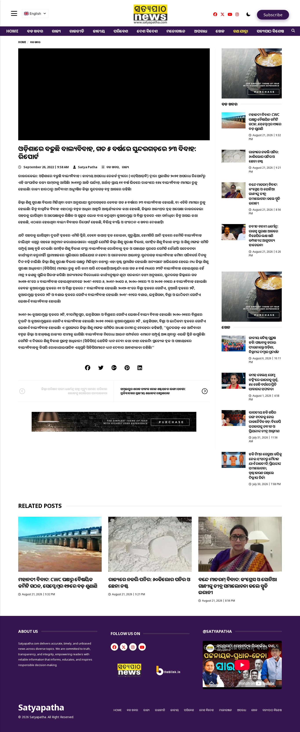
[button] (248, 14)
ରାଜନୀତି (76, 31)
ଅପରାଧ (200, 31)
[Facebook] (215, 14)
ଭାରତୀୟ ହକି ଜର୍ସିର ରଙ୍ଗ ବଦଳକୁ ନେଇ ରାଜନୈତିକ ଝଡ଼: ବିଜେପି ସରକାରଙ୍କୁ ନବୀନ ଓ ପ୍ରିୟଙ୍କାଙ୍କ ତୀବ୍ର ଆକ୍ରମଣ (265, 421)
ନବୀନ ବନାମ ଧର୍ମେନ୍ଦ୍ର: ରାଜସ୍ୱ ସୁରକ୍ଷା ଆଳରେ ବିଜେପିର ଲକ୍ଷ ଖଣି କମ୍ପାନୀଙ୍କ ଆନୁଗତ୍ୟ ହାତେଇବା (263, 235)
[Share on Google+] (114, 367)
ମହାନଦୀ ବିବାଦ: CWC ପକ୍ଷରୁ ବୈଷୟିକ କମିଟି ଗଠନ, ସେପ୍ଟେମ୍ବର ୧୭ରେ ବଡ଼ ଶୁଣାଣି (265, 121)
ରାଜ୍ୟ (56, 31)
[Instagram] (237, 14)
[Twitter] (222, 14)
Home (12, 31)
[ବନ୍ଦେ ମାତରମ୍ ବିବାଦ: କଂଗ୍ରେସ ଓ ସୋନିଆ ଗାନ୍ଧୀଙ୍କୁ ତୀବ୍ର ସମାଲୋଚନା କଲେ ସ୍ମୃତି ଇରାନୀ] (234, 190)
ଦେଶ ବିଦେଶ (147, 31)
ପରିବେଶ (121, 31)
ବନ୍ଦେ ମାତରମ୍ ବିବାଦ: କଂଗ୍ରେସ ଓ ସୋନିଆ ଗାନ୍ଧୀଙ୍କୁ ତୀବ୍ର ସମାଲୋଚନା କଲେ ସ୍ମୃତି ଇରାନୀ (264, 194)
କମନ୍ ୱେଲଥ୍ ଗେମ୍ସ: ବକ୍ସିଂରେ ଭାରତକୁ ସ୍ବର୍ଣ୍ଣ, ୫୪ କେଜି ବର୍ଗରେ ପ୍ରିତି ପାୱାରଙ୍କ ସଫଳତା (263, 381)
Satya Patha (87, 167)
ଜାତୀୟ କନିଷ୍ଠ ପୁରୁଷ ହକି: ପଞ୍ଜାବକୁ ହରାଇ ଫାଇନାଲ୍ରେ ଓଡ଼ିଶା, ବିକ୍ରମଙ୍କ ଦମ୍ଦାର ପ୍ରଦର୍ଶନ (264, 344)
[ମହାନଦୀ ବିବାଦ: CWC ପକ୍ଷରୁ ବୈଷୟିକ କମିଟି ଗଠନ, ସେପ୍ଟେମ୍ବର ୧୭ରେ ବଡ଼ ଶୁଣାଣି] (234, 120)
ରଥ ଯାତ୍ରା (240, 31)
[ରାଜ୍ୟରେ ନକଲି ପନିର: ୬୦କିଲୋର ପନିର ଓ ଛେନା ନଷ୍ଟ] (234, 156)
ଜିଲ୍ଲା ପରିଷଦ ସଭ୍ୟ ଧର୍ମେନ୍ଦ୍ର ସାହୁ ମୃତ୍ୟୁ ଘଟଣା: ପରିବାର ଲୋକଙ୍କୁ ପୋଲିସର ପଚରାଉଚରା (74, 391)
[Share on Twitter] (101, 367)
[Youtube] (230, 14)
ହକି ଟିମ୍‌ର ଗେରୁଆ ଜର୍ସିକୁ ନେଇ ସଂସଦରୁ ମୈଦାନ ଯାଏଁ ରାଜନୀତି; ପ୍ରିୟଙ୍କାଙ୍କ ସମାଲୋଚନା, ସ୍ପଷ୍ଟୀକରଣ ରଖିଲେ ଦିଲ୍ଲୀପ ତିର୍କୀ (265, 466)
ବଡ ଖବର (35, 31)
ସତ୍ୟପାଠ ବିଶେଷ (270, 31)
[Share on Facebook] (87, 367)
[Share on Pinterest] (127, 367)
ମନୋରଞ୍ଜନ (175, 31)
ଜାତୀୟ (99, 31)
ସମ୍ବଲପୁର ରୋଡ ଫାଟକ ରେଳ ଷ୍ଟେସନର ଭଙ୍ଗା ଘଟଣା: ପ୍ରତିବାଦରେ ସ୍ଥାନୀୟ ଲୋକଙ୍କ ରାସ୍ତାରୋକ (153, 391)
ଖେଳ (220, 31)
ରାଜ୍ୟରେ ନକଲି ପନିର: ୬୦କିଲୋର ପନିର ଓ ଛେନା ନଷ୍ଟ (263, 157)
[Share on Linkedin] (139, 367)
